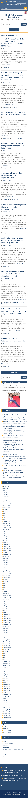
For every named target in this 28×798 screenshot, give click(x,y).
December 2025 (7, 502)
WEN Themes (15, 796)
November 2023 (7, 550)
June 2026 (5, 490)
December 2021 (7, 595)
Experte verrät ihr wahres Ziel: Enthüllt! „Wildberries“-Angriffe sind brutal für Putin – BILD (14, 472)
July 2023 (5, 558)
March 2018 (6, 682)
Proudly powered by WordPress (11, 794)
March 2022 (6, 589)
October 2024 (6, 529)
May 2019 (5, 655)
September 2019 (7, 647)
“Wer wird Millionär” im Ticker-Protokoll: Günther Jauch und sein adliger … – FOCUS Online (13, 311)
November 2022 (7, 574)
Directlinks (5, 8)
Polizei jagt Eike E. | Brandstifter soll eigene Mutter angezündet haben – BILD (13, 145)
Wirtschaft (5, 757)
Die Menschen (19, 138)
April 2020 (5, 634)
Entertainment (6, 747)
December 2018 (7, 665)
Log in (4, 726)
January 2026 (6, 500)
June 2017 (5, 700)
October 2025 (6, 506)
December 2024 (7, 525)
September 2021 (7, 601)
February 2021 (6, 614)
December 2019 (7, 642)
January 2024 (6, 546)
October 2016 (6, 715)
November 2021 (7, 597)
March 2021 (6, 612)
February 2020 (6, 638)
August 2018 (6, 673)
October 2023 (6, 552)
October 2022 (6, 575)
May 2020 (5, 632)
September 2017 (7, 694)
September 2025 (7, 507)
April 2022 (5, 587)
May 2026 (5, 492)
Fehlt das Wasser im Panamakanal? (12, 782)
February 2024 (6, 544)
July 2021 (5, 605)
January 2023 (6, 570)
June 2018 (5, 677)
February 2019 (6, 661)
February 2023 (6, 568)
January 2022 (6, 593)
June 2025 (5, 513)
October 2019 (6, 645)
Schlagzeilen (6, 67)
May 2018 (5, 678)
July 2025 (5, 511)
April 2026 (5, 494)
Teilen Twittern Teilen (6, 303)
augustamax (6, 741)
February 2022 (6, 591)
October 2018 (6, 669)
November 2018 (7, 667)
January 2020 (6, 640)
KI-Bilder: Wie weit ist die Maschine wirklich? (14, 770)
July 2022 (5, 581)
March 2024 (6, 542)
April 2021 (5, 610)
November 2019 (7, 643)
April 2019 (5, 657)
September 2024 (7, 531)
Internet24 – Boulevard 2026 (12, 776)
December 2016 (7, 711)
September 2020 (7, 624)
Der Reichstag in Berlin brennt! (10, 772)
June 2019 (5, 653)
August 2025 (6, 509)
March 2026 (6, 496)
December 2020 (7, 618)
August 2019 (6, 649)
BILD (13, 168)
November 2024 (7, 527)
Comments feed (7, 730)
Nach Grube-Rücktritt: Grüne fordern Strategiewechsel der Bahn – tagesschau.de (12, 240)
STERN (22, 302)
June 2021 (5, 607)
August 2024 (6, 533)
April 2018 (5, 680)
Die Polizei (14, 107)
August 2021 (6, 603)
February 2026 (6, 498)
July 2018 (5, 675)
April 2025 (5, 517)
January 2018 (6, 686)
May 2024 (5, 539)
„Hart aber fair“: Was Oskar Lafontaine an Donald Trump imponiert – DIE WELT (12, 175)
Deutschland (6, 745)
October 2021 (6, 599)
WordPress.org (7, 732)
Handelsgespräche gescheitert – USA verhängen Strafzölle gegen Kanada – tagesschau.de (12, 461)
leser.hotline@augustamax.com (15, 1)
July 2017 (5, 698)
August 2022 (6, 579)
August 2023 (6, 556)
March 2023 (6, 566)
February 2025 (6, 521)
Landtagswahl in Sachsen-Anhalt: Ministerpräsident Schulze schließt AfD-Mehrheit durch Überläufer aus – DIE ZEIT (13, 440)
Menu (16, 30)
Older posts (14, 372)
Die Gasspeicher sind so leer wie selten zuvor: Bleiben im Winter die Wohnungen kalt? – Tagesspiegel (14, 449)
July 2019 (5, 651)
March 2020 (6, 636)
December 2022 (7, 572)
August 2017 (6, 696)
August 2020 (6, 626)
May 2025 (5, 515)
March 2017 (6, 706)
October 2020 (6, 622)
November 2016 (7, 713)
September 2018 (7, 671)
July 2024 (5, 535)
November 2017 (7, 690)
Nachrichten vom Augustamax (14, 16)
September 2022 (7, 577)
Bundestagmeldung (8, 743)
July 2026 (5, 488)
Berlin (13, 302)
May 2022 (5, 585)
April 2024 (5, 540)
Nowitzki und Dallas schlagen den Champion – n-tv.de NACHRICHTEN (13, 207)
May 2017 (5, 702)
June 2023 (5, 560)
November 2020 (7, 620)
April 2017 (5, 704)
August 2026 (6, 486)
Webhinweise (6, 755)
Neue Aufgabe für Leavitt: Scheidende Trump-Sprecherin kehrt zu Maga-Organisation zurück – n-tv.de (14, 467)
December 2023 (7, 548)
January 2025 (6, 523)
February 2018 (6, 684)
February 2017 (6, 708)
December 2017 (7, 688)
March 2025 (6, 519)
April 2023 (5, 564)
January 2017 (6, 710)
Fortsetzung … (9, 65)
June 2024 (5, 537)
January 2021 (6, 616)
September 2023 (7, 554)
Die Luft (14, 138)
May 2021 (5, 608)
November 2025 (7, 504)
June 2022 (5, 583)
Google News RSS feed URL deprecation (13, 749)
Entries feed (6, 728)
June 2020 (5, 630)
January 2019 (6, 663)
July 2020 (5, 628)
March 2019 (6, 659)
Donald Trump (15, 199)
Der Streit (17, 302)
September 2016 (7, 717)
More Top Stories (7, 751)
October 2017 (6, 692)
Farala (4, 767)
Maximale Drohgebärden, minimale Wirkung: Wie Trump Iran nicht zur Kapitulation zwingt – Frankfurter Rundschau (14, 426)
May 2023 (5, 562)
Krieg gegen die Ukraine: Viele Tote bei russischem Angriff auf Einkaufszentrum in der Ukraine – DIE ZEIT (14, 431)
